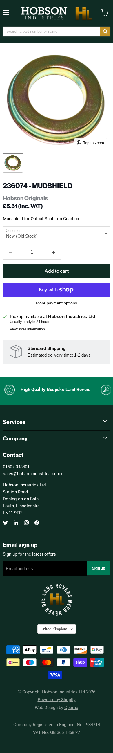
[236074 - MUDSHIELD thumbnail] (13, 163)
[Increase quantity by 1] (54, 252)
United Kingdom (54, 629)
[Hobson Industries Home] (56, 13)
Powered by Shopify (57, 699)
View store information (27, 329)
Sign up (98, 568)
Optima (71, 707)
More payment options (56, 303)
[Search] (105, 31)
